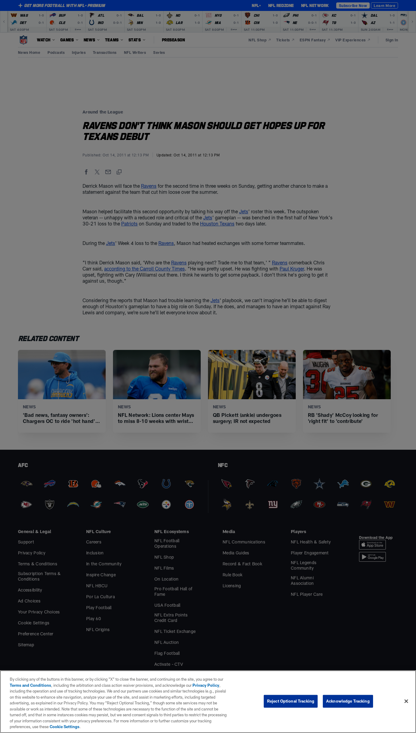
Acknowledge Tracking (348, 701)
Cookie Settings (64, 726)
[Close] (406, 701)
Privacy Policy (205, 685)
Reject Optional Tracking (290, 701)
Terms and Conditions (30, 685)
